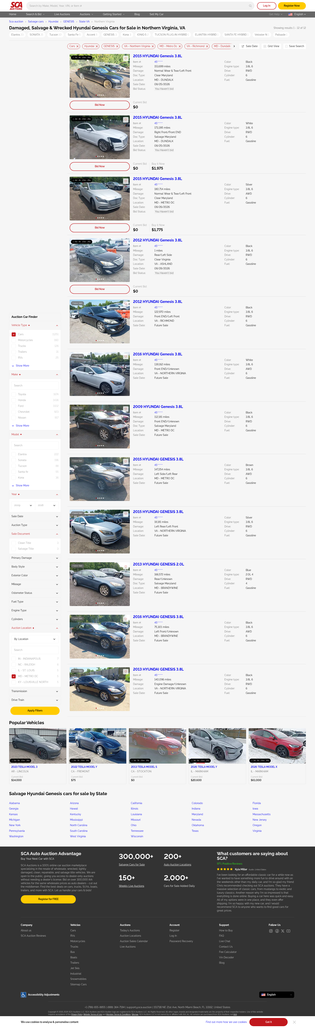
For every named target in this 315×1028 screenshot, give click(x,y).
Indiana (196, 808)
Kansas (13, 814)
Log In (266, 5)
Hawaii (74, 808)
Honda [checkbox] (22, 400)
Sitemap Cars (78, 984)
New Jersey (260, 819)
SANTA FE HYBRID (236, 34)
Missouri (136, 819)
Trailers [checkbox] (22, 352)
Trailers (74, 962)
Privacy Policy (76, 1014)
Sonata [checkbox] (22, 460)
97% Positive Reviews (229, 863)
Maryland (197, 814)
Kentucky (75, 814)
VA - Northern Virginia (137, 46)
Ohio (133, 825)
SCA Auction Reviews (33, 935)
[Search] (250, 5)
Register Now (292, 5)
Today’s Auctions (130, 930)
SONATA (36, 34)
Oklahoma (198, 825)
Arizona (74, 803)
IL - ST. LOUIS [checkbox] (26, 670)
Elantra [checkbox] (22, 454)
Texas (195, 830)
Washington (16, 836)
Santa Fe (74, 34)
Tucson (55, 34)
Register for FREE (48, 899)
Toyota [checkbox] (22, 394)
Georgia (13, 808)
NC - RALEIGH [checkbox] (26, 664)
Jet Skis (74, 968)
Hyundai (53, 21)
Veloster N (262, 34)
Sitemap (135, 1014)
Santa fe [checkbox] (23, 471)
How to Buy (226, 930)
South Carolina (79, 830)
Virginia (257, 830)
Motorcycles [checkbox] (25, 340)
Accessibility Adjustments (43, 994)
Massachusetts (262, 814)
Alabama (14, 803)
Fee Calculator (228, 951)
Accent (92, 34)
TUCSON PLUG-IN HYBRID (172, 34)
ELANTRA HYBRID (206, 34)
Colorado (197, 803)
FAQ (221, 935)
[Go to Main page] (16, 6)
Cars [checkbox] (21, 334)
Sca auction (16, 21)
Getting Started (112, 14)
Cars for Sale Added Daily (179, 885)
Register (174, 930)
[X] (282, 931)
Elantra (17, 34)
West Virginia (78, 836)
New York (14, 825)
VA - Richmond (196, 46)
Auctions (85, 14)
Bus (72, 951)
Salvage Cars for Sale (132, 864)
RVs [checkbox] (20, 357)
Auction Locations (130, 935)
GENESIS (68, 21)
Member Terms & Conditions (118, 1014)
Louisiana (136, 814)
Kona (127, 34)
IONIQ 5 (143, 34)
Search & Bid (33, 14)
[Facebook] (277, 931)
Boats (73, 957)
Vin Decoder (226, 957)
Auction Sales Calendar (134, 941)
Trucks (74, 946)
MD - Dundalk (222, 46)
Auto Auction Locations (177, 864)
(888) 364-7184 (116, 1007)
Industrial (75, 973)
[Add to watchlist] (126, 58)
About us (26, 930)
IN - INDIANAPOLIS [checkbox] (29, 658)
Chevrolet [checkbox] (24, 412)
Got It (268, 1022)
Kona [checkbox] (21, 477)
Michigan (14, 819)
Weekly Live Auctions (131, 885)
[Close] (294, 1022)
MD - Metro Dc (168, 46)
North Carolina (78, 825)
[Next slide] (232, 46)
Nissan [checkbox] (22, 417)
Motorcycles (77, 941)
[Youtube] (288, 931)
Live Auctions (62, 14)
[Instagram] (271, 931)
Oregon (257, 825)
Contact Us (226, 946)
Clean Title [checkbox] (24, 543)
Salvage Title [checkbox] (26, 548)
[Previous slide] (70, 46)
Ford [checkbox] (21, 406)
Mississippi (76, 819)
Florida (257, 803)
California (136, 803)
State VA (84, 21)
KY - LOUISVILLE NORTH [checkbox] (33, 682)
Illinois (134, 808)
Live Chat (224, 941)
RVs (72, 935)
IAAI (235, 1014)
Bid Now (100, 104)
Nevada (196, 819)
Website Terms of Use (92, 1014)
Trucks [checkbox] (22, 346)
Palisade (281, 34)
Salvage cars (36, 21)
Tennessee (137, 830)
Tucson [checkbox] (22, 465)
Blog (137, 14)
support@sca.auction (139, 1007)
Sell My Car (157, 14)
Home (12, 14)
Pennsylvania (17, 830)
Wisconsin (137, 836)
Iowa (255, 808)
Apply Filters (35, 710)
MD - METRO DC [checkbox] (28, 676)
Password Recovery (181, 941)
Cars (72, 46)
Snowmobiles (78, 978)
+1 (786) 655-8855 (95, 1007)
